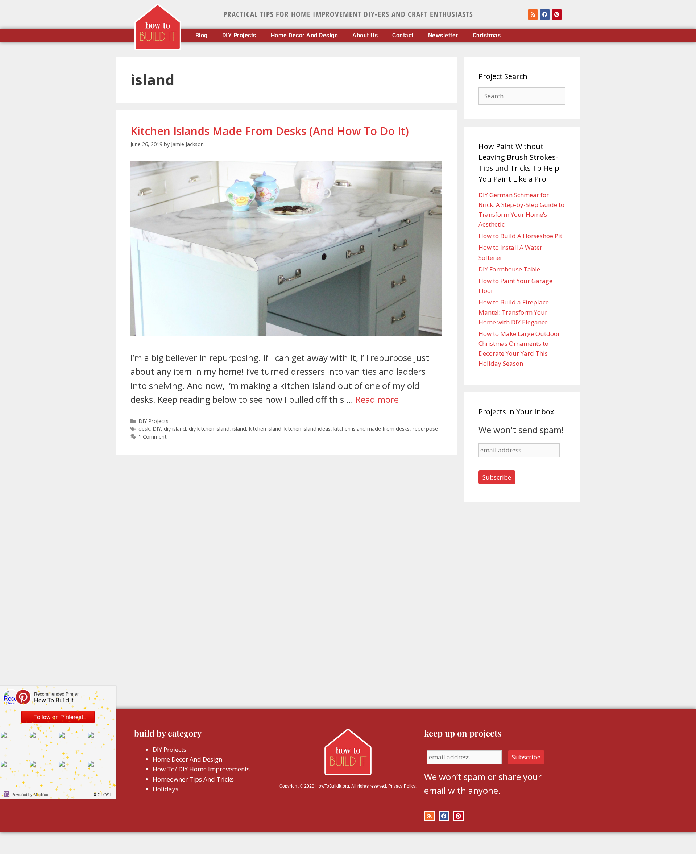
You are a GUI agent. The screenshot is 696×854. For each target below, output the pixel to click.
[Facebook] (545, 14)
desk (144, 428)
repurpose (425, 428)
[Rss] (533, 14)
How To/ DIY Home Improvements (201, 769)
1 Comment (152, 436)
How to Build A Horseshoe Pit (520, 236)
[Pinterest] (557, 14)
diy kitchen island (209, 428)
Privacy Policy (401, 786)
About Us (365, 35)
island (239, 428)
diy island (175, 428)
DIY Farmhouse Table (509, 269)
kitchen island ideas (307, 428)
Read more (377, 399)
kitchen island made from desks (372, 428)
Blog (201, 35)
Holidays (165, 789)
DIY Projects (239, 35)
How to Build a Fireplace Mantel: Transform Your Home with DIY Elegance (513, 312)
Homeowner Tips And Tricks (193, 779)
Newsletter (443, 35)
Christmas (487, 35)
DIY (157, 428)
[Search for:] (522, 96)
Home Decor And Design (304, 35)
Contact (403, 35)
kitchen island (265, 428)
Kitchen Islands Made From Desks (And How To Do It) (269, 131)
